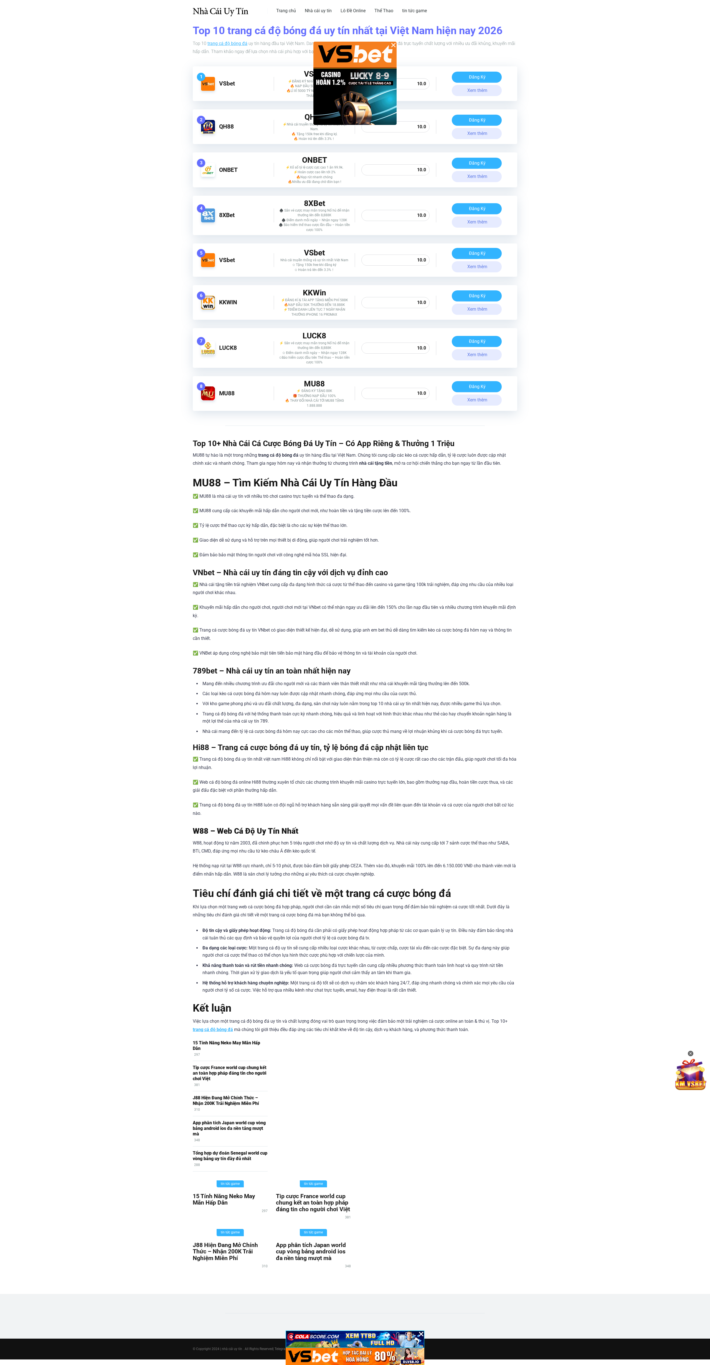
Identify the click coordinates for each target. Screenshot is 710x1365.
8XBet (227, 215)
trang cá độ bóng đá (227, 43)
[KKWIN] (208, 308)
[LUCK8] (208, 353)
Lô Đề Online (353, 10)
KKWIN (228, 302)
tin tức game (414, 10)
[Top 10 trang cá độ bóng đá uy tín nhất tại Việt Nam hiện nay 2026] (220, 9)
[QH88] (208, 132)
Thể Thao (383, 10)
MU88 (227, 393)
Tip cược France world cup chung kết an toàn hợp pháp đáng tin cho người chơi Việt (230, 1073)
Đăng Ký (477, 77)
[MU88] (208, 398)
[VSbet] (208, 89)
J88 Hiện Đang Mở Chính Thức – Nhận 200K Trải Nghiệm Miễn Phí (226, 1100)
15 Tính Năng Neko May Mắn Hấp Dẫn (224, 1199)
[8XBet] (208, 220)
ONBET (228, 169)
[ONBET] (208, 175)
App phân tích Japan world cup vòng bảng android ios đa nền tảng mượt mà (229, 1128)
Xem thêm (477, 90)
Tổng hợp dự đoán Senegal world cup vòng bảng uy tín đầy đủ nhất (230, 1155)
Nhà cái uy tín (318, 10)
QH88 (226, 126)
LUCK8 (228, 347)
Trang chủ (286, 10)
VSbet (227, 83)
